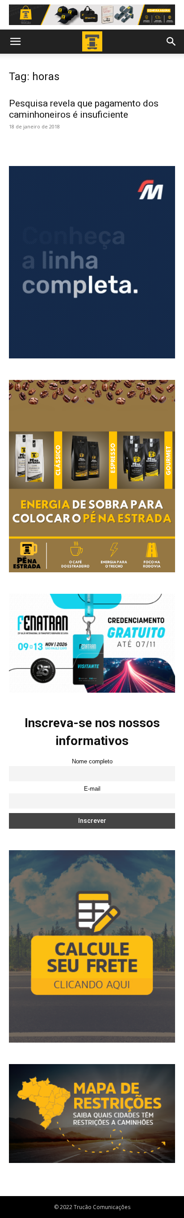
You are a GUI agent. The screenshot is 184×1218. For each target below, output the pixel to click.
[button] (15, 42)
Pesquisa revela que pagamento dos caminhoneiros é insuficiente (84, 109)
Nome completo (92, 761)
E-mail (92, 789)
